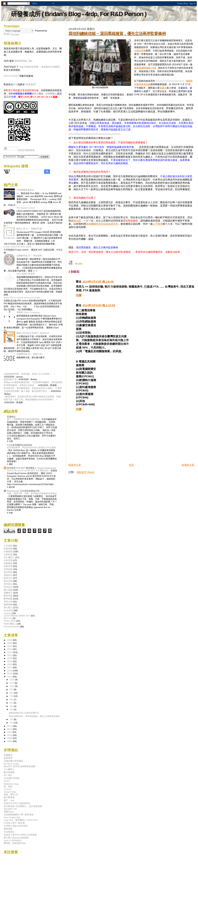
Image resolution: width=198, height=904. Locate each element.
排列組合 (8, 584)
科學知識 (8, 569)
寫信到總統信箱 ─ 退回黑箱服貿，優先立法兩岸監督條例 (117, 33)
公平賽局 (158, 224)
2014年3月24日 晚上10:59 (98, 305)
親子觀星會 (9, 797)
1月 (12, 723)
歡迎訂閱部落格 (26, 150)
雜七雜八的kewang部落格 (16, 837)
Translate (14, 34)
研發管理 (8, 566)
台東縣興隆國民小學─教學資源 (18, 814)
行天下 (7, 781)
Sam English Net (12, 817)
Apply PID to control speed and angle (22, 297)
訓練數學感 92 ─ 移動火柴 (29, 354)
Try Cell (7, 789)
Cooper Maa (10, 792)
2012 (10, 729)
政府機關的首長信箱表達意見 (102, 224)
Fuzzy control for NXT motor (17, 246)
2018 (10, 664)
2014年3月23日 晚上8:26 (98, 281)
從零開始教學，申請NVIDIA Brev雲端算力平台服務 (31, 447)
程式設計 (8, 587)
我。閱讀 (8, 786)
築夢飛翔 (8, 829)
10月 (12, 686)
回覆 (79, 295)
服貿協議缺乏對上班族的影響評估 (24, 713)
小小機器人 (9, 769)
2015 (10, 673)
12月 (12, 679)
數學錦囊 (8, 598)
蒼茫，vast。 (10, 800)
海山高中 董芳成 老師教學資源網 (19, 766)
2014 (10, 676)
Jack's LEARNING (12, 840)
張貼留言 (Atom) (85, 472)
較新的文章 (75, 465)
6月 (12, 699)
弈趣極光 (11, 416)
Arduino (7, 613)
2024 (10, 646)
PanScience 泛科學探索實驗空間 (23, 491)
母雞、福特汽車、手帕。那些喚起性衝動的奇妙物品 (32, 493)
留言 (15, 84)
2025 (10, 643)
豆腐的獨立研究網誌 (13, 761)
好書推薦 (8, 551)
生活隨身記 (9, 832)
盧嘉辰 (184, 88)
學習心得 (8, 601)
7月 (12, 696)
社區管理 (8, 560)
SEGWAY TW (10, 809)
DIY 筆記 (8, 775)
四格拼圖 (8, 548)
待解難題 (8, 563)
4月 (12, 706)
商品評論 (8, 581)
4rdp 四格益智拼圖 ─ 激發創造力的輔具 (39, 66)
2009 (10, 738)
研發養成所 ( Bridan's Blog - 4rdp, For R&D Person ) (78, 14)
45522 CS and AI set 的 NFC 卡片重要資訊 (28, 470)
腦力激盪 (8, 590)
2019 (10, 661)
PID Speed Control (26, 208)
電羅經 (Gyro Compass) (28, 312)
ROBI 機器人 (10, 624)
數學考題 (8, 595)
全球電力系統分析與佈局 (16, 826)
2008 (10, 741)
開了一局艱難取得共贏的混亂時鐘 (23, 419)
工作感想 (8, 545)
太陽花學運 (140, 50)
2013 (10, 726)
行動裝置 (8, 554)
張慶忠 (163, 88)
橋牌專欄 (8, 604)
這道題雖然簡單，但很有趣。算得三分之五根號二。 (29, 374)
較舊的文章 (188, 465)
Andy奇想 (8, 610)
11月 (12, 683)
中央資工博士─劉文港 (14, 823)
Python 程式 (9, 621)
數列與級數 (9, 772)
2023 (10, 649)
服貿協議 (80, 98)
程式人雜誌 (37, 93)
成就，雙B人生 (11, 794)
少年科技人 (51, 93)
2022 (10, 652)
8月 (12, 693)
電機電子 (8, 593)
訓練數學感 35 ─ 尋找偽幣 (29, 255)
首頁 (131, 465)
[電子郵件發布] (70, 261)
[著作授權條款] (21, 112)
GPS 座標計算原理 (26, 274)
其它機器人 (9, 557)
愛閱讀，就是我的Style (15, 843)
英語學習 (8, 572)
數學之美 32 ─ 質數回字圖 (29, 228)
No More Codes (11, 763)
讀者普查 (30, 84)
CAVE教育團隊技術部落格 (19, 445)
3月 (12, 709)
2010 (10, 735)
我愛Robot (9, 811)
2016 (10, 670)
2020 (10, 658)
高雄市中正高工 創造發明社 (17, 803)
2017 (10, 667)
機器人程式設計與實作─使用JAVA (33, 333)
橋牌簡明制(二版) (23, 61)
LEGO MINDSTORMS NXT (17, 615)
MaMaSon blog (11, 784)
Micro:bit (8, 618)
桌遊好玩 (8, 575)
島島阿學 (8, 758)
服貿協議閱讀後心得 (144, 67)
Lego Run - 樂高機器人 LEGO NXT (21, 820)
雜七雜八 (79, 264)
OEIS (6, 76)
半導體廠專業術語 (25, 190)
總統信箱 (76, 220)
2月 (12, 719)
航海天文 (8, 578)
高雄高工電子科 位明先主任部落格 (20, 834)
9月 (12, 689)
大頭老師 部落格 (11, 778)
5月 (12, 703)
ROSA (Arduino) (11, 626)
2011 (9, 732)
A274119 (14, 76)
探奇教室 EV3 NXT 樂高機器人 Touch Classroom (31, 468)
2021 (10, 655)
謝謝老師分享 (10, 379)
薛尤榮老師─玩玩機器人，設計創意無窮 (23, 806)
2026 (10, 640)
